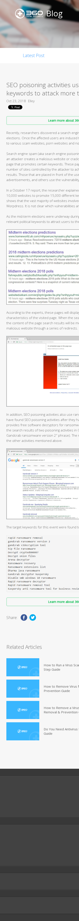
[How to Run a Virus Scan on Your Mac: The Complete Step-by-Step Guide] (22, 667)
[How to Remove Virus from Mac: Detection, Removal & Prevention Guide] (22, 689)
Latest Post (34, 55)
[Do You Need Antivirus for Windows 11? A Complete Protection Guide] (22, 731)
